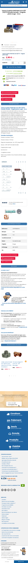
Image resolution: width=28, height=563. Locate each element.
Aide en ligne (5, 518)
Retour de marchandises (8, 501)
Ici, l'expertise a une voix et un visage (11, 530)
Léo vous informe (6, 534)
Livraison (4, 499)
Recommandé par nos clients (9, 512)
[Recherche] (26, 5)
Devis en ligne (5, 514)
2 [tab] (11, 376)
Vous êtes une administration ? (9, 469)
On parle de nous (6, 462)
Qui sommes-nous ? (7, 456)
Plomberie (6, 45)
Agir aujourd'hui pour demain (9, 460)
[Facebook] (2, 490)
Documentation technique (10, 92)
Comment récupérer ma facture (10, 537)
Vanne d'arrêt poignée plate (8, 46)
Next (26, 361)
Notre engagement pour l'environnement (12, 473)
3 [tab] (13, 376)
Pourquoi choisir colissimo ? (8, 503)
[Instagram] (14, 490)
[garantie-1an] (6, 217)
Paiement (4, 516)
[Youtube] (11, 490)
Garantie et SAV (6, 508)
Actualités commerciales (8, 523)
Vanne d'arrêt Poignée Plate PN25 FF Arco (12, 50)
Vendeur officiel (6, 464)
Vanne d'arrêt (13, 45)
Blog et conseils (6, 519)
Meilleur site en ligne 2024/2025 (10, 458)
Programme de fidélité (7, 505)
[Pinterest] (8, 490)
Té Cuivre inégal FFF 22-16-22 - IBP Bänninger (18, 363)
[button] (11, 42)
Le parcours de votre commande (10, 536)
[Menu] (2, 2)
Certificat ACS (7, 99)
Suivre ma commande (7, 532)
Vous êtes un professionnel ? (9, 467)
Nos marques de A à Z (7, 465)
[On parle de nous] (10, 211)
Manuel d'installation (9, 96)
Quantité (4, 62)
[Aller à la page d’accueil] (2, 45)
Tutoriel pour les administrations (10, 471)
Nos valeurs (5, 510)
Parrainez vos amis (6, 507)
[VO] (19, 211)
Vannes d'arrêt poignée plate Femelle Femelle (12, 48)
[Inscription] (23, 485)
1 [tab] (9, 376)
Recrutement (5, 521)
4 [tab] (15, 376)
